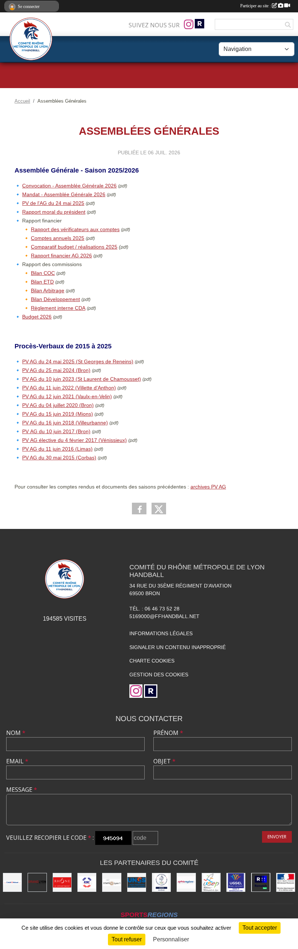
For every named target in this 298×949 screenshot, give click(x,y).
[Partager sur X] (159, 508)
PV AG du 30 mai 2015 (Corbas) (59, 457)
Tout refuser (127, 939)
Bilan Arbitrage (47, 290)
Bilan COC (43, 273)
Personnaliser (171, 939)
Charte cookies (151, 661)
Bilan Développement (55, 299)
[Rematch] (260, 882)
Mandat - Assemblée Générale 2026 (63, 194)
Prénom (168, 733)
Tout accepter (259, 928)
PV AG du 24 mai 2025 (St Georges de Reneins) (77, 361)
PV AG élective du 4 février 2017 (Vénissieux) (74, 440)
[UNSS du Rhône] (136, 882)
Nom (15, 733)
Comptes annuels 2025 (57, 238)
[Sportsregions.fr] (186, 882)
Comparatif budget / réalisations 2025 (74, 247)
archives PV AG (208, 487)
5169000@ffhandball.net (164, 616)
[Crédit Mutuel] (12, 882)
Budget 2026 (37, 317)
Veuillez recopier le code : (50, 838)
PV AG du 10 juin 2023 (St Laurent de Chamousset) (81, 379)
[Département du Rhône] (62, 882)
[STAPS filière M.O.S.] (111, 882)
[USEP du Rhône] (211, 882)
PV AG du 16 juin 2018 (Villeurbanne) (65, 423)
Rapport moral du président (53, 212)
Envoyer (276, 837)
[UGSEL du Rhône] (235, 882)
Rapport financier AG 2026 (61, 255)
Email (17, 761)
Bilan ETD (42, 282)
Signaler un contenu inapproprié (177, 647)
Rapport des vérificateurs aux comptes (75, 229)
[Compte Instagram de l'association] (188, 24)
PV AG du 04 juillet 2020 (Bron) (58, 405)
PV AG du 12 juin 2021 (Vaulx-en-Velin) (67, 396)
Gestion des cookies (158, 674)
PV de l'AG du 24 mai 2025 (53, 203)
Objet (164, 761)
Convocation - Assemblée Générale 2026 (69, 186)
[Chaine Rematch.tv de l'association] (199, 23)
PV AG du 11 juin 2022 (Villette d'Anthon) (69, 388)
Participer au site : (256, 5)
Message (21, 790)
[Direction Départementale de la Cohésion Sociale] (285, 882)
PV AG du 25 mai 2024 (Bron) (56, 370)
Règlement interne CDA (58, 308)
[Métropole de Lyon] (37, 882)
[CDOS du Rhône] (161, 882)
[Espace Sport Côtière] (86, 882)
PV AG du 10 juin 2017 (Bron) (56, 431)
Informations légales (161, 633)
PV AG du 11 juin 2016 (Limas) (57, 449)
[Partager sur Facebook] (139, 508)
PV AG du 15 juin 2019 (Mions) (57, 414)
